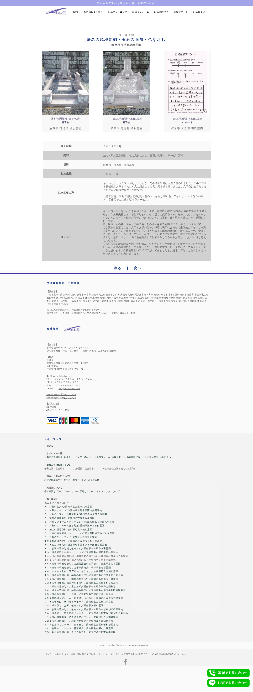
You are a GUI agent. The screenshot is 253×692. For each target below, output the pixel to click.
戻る (118, 268)
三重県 (131, 313)
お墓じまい (165, 457)
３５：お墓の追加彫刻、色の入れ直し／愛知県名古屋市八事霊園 (80, 632)
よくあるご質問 (91, 480)
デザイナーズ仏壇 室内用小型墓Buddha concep (163, 654)
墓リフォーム (103, 457)
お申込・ (68, 480)
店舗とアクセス (88, 491)
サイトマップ (103, 491)
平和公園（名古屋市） (55, 468)
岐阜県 (123, 313)
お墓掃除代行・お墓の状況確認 (142, 457)
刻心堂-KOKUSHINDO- (121, 645)
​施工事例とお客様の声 (56, 503)
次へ (138, 268)
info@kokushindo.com (69, 388)
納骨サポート (118, 457)
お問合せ (77, 480)
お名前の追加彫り (53, 457)
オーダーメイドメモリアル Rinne (122, 654)
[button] (228, 673)
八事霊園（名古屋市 (83, 468)
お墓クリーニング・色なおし (78, 457)
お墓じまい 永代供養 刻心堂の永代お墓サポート (79, 654)
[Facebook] (125, 661)
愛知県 (115, 313)
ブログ (116, 491)
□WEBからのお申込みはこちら (61, 397)
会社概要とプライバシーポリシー (61, 491)
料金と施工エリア (53, 480)
